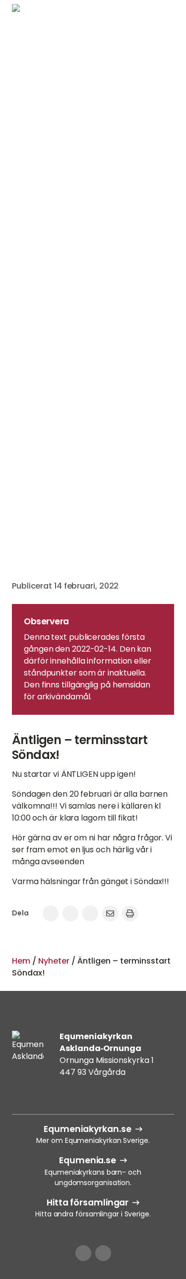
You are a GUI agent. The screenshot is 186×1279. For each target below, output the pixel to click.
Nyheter (53, 961)
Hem (21, 961)
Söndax (93, 258)
